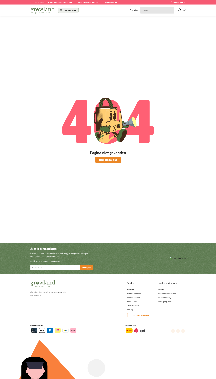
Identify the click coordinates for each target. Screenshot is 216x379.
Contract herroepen (141, 315)
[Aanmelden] (179, 10)
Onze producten (69, 10)
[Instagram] (183, 331)
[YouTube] (178, 331)
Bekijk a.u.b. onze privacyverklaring (45, 261)
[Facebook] (173, 331)
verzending (62, 292)
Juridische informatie (167, 283)
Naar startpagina (108, 159)
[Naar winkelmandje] (184, 10)
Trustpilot (134, 10)
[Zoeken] (171, 10)
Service (130, 283)
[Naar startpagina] (42, 10)
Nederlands (178, 2)
